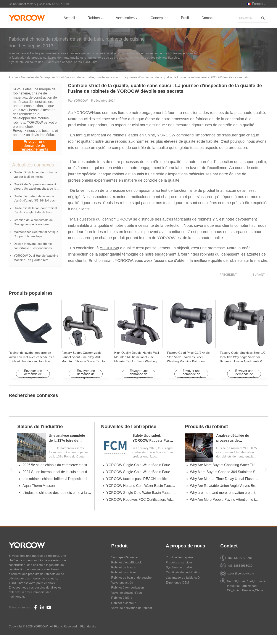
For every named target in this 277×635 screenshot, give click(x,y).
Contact (207, 18)
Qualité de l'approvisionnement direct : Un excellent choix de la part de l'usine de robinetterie (35, 186)
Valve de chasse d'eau (126, 592)
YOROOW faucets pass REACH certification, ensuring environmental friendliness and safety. (140, 479)
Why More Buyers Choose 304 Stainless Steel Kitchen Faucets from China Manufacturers (224, 472)
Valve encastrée (122, 582)
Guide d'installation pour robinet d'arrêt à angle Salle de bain (35, 210)
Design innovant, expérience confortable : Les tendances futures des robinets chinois (33, 246)
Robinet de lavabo (123, 567)
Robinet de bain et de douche (131, 577)
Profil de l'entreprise (179, 557)
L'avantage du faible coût (183, 577)
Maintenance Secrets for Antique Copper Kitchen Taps (36, 234)
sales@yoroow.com (240, 573)
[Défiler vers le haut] (266, 626)
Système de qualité (179, 567)
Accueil (69, 18)
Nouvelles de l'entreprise (38, 77)
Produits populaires (31, 293)
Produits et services (179, 562)
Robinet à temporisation (127, 587)
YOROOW (83, 112)
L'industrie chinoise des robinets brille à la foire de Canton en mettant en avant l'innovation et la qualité (57, 492)
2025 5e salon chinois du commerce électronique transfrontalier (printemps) (57, 465)
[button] (11, 469)
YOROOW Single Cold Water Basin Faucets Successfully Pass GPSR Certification (140, 492)
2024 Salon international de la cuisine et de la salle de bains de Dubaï (57, 472)
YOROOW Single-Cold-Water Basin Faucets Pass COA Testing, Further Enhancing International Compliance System (140, 472)
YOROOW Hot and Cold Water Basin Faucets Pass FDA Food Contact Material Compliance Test (140, 486)
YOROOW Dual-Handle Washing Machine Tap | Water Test (36, 258)
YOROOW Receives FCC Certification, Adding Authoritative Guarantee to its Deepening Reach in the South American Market (140, 499)
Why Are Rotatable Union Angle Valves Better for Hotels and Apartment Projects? (224, 486)
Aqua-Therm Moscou (39, 486)
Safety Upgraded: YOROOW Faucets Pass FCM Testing (152, 440)
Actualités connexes (33, 165)
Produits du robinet (206, 426)
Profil (185, 18)
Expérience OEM (177, 582)
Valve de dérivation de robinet (131, 607)
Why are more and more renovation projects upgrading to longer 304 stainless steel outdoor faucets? (224, 492)
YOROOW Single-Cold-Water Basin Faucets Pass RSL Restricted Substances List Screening (140, 465)
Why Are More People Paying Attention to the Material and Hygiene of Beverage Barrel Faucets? (224, 499)
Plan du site (88, 626)
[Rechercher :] (252, 17)
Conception (159, 18)
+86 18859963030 (240, 565)
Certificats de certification (183, 572)
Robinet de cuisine (124, 572)
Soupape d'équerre (124, 557)
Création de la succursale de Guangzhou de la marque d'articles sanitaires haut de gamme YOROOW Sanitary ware (36, 222)
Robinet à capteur (123, 603)
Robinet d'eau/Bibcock (126, 562)
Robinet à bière (121, 597)
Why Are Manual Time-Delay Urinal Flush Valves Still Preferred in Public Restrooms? (224, 479)
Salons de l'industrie (40, 426)
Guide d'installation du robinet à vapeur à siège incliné (35, 174)
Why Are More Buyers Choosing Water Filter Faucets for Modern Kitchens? (224, 465)
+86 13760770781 (240, 558)
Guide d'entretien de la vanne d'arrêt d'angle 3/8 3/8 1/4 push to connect (37, 198)
